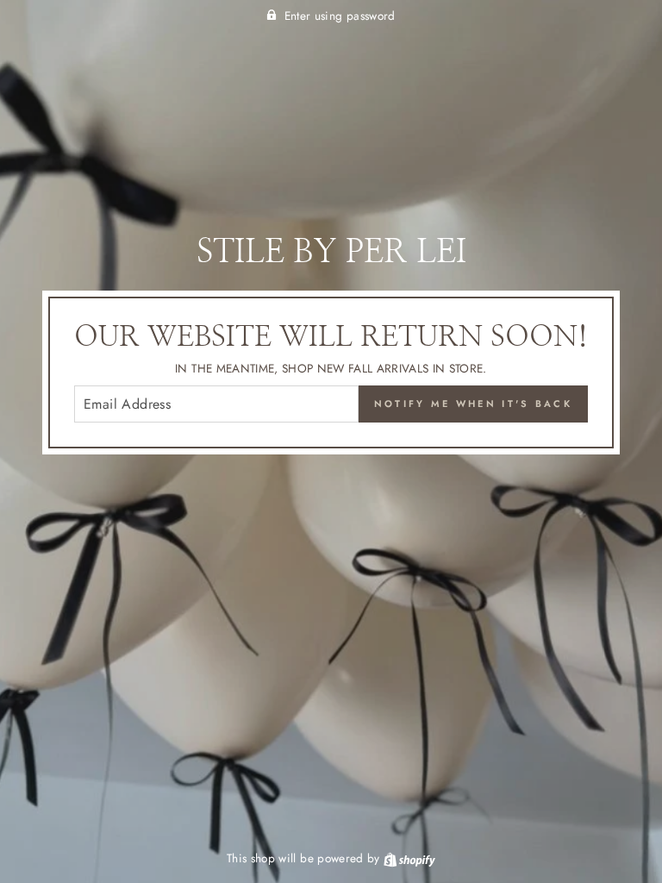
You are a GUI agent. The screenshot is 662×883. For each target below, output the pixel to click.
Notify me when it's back (473, 403)
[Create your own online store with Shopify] (409, 858)
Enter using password (340, 15)
